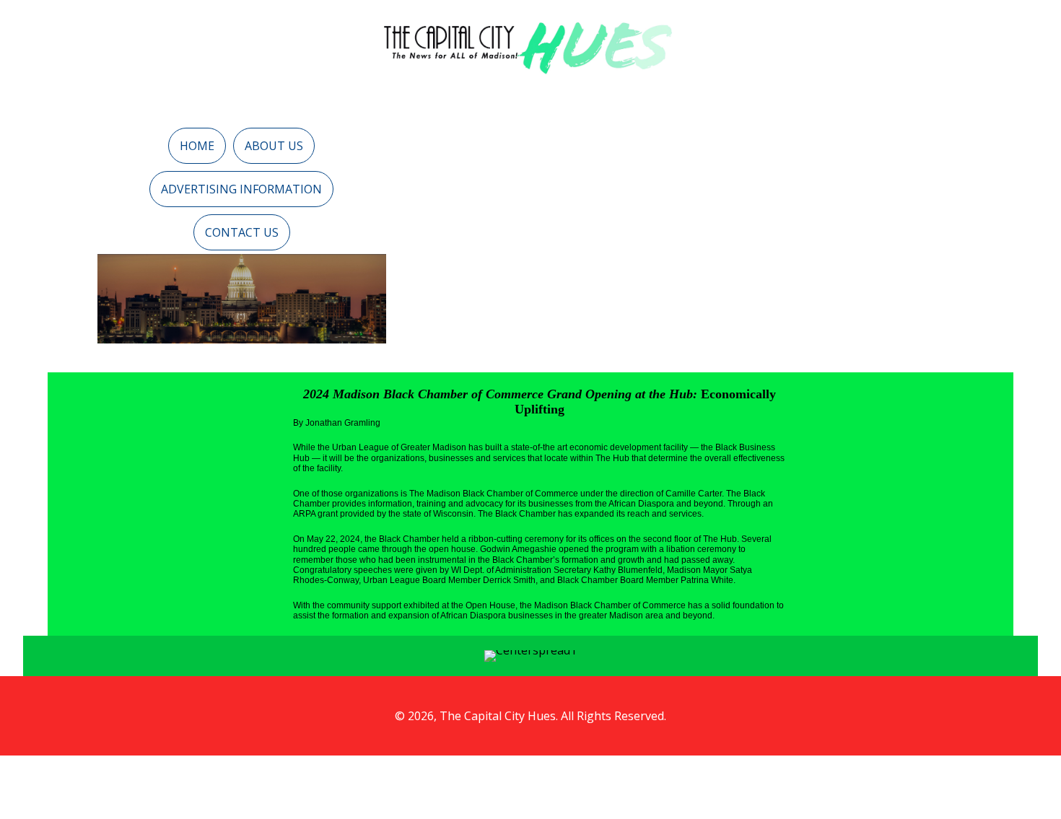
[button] (197, 146)
